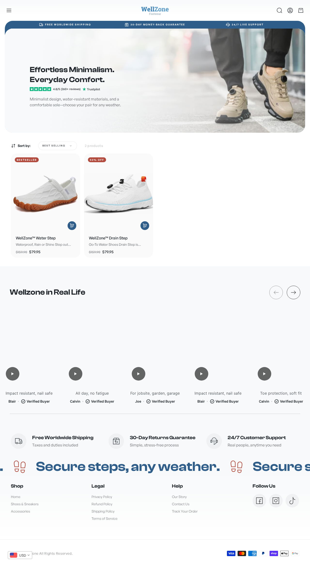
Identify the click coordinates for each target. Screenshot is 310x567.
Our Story (179, 497)
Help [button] (177, 486)
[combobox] (20, 555)
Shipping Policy (103, 511)
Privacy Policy (102, 497)
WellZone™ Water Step (36, 238)
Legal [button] (98, 486)
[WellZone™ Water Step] (45, 192)
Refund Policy (102, 504)
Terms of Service (104, 518)
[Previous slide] (276, 292)
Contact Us (180, 504)
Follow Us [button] (264, 486)
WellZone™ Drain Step (108, 238)
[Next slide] (293, 292)
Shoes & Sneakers (25, 504)
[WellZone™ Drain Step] (118, 192)
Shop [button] (17, 486)
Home (15, 497)
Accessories (20, 511)
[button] (9, 10)
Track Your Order (185, 511)
